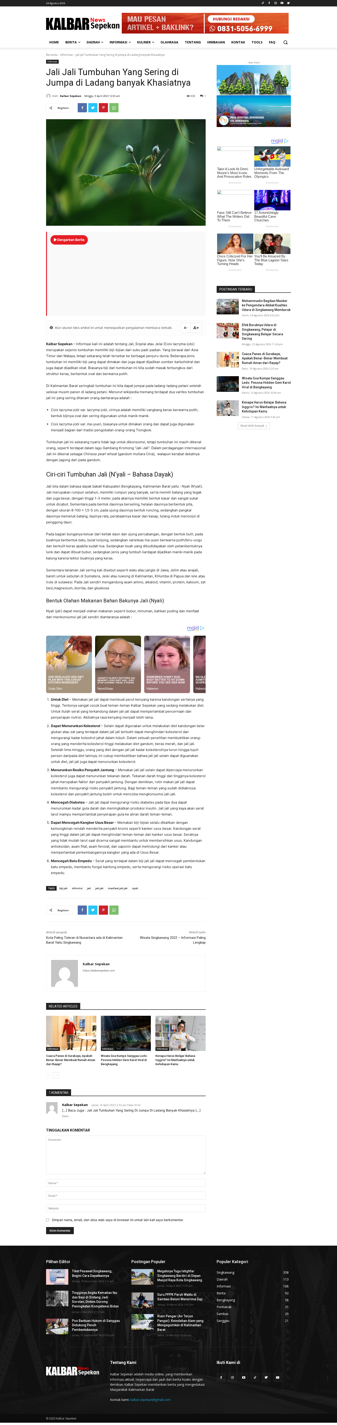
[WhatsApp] (114, 107)
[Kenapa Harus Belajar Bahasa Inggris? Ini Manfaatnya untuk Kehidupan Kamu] (180, 1033)
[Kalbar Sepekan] (49, 96)
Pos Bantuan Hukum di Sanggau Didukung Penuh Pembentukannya (96, 1325)
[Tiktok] (262, 3)
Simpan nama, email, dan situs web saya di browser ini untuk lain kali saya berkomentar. (118, 1220)
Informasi (66, 55)
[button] (285, 42)
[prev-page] (49, 1075)
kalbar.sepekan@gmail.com (150, 1399)
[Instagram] (275, 3)
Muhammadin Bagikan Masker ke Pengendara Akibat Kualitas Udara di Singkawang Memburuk (266, 305)
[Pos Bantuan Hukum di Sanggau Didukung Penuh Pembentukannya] (57, 1326)
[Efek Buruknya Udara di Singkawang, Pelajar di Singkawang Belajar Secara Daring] (228, 331)
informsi (77, 888)
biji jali (63, 888)
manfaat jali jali (117, 888)
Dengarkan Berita (70, 240)
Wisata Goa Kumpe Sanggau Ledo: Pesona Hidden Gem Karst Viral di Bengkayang (124, 1060)
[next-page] (56, 1075)
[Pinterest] (103, 107)
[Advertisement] (126, 278)
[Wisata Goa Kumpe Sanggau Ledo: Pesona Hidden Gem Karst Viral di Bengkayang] (126, 1033)
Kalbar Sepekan (70, 96)
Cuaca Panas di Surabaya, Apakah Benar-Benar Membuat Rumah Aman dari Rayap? (70, 1060)
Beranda (51, 55)
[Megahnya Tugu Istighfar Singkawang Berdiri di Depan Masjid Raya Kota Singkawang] (142, 1277)
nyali (135, 888)
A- (186, 328)
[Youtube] (282, 3)
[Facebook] (269, 3)
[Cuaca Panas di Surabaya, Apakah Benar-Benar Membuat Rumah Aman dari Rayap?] (71, 1033)
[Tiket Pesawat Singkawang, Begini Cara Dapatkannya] (57, 1277)
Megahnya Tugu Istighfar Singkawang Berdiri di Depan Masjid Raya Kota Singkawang (179, 1275)
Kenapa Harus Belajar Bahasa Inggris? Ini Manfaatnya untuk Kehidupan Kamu (175, 1060)
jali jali (99, 888)
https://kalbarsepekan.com (99, 970)
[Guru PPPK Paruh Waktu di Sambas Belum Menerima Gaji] (142, 1300)
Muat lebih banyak (252, 426)
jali (89, 888)
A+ (196, 327)
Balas (65, 1116)
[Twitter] (288, 3)
